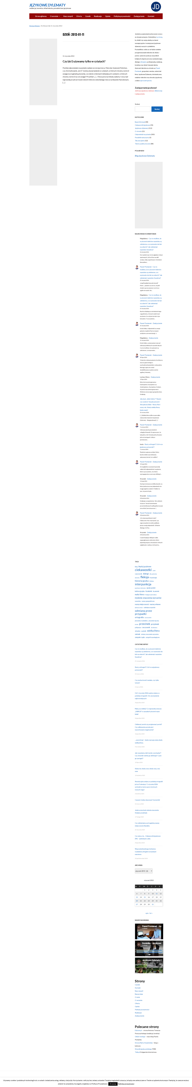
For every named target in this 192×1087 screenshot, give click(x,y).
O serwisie (54, 16)
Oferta (79, 16)
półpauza (138, 627)
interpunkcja (143, 584)
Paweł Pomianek (146, 267)
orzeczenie (148, 617)
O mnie (137, 997)
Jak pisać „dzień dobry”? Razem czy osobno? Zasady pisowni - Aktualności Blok (150, 401)
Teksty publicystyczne (142, 144)
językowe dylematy (140, 588)
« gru (147, 913)
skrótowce (154, 627)
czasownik (138, 574)
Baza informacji (140, 122)
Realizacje (98, 16)
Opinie (107, 16)
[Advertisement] (43, 72)
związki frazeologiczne (153, 637)
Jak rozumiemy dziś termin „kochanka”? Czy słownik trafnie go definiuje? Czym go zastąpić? (148, 755)
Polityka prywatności (122, 16)
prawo (136, 624)
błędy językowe (144, 566)
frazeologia (153, 578)
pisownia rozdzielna (141, 621)
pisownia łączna (154, 621)
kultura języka (140, 591)
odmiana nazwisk (149, 607)
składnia (137, 631)
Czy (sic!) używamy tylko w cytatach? (84, 61)
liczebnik (148, 591)
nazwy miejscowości (142, 604)
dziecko (137, 578)
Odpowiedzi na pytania (143, 134)
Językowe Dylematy (47, 5)
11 (157, 894)
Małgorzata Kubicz (151, 595)
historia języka (142, 581)
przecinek (144, 623)
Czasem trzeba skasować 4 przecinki (147, 800)
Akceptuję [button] (113, 1084)
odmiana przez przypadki (143, 612)
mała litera (139, 594)
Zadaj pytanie (139, 16)
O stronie (138, 131)
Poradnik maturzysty (142, 137)
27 (137, 904)
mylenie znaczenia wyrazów (148, 598)
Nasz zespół (68, 16)
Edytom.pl (138, 1030)
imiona (151, 581)
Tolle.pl (137, 1052)
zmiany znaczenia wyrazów (150, 634)
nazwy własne (155, 604)
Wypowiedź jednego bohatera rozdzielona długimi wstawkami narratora (145, 851)
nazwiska (138, 601)
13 (137, 897)
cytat (154, 570)
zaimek (137, 634)
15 (145, 897)
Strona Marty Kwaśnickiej (143, 1043)
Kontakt (151, 16)
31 (153, 904)
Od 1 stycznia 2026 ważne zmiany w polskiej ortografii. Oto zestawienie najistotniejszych (147, 695)
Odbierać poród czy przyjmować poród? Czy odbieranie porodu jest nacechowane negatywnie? (148, 727)
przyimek (155, 624)
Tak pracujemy (140, 141)
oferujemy (143, 62)
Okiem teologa (140, 1036)
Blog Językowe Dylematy (145, 156)
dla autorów (153, 574)
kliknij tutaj (158, 91)
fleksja (144, 577)
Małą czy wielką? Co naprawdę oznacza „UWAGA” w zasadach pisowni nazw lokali (148, 711)
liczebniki (156, 591)
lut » (151, 913)
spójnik (143, 631)
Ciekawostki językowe (142, 125)
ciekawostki (143, 569)
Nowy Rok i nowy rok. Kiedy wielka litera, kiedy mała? (150, 407)
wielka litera (153, 630)
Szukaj (137, 104)
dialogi (146, 573)
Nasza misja (139, 994)
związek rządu (140, 637)
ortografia (139, 617)
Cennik (88, 16)
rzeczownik (146, 627)
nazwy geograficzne (148, 601)
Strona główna (41, 16)
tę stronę (159, 37)
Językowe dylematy (141, 128)
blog (136, 567)
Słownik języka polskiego (143, 1049)
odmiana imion (139, 607)
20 (137, 901)
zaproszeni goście (145, 80)
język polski (151, 588)
